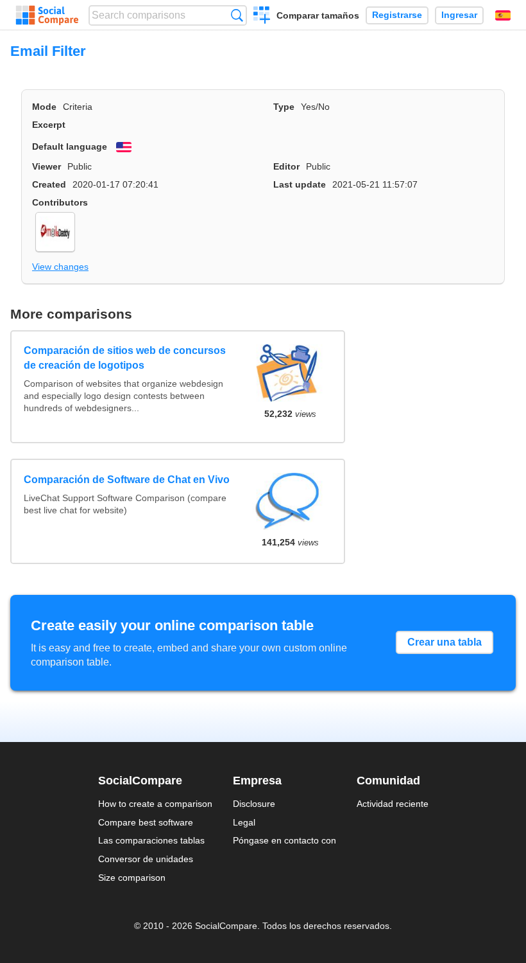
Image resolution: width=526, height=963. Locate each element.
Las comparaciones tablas (151, 840)
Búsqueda (237, 15)
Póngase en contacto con (284, 840)
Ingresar (459, 15)
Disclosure (254, 804)
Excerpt (48, 124)
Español (503, 15)
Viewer (46, 166)
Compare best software (145, 822)
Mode (44, 107)
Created (49, 184)
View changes (60, 266)
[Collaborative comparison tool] (47, 15)
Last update (299, 184)
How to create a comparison (155, 804)
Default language (69, 146)
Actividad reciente (392, 804)
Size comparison (131, 877)
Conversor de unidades (145, 859)
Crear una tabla (444, 642)
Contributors (60, 202)
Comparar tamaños (317, 15)
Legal (244, 822)
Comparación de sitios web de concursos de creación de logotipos (125, 357)
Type (283, 107)
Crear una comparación (262, 17)
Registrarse (397, 15)
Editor (286, 166)
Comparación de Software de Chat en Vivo (127, 479)
